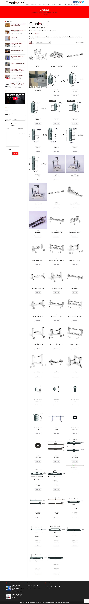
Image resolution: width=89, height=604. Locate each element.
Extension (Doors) (56, 204)
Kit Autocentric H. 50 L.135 (38, 288)
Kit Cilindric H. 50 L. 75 (38, 344)
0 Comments (20, 33)
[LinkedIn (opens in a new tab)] (78, 2)
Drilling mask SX (38, 204)
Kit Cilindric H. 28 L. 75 (38, 316)
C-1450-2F (56, 147)
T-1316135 (56, 457)
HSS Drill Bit (38, 232)
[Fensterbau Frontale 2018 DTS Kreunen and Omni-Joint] (7, 77)
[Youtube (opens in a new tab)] (80, 2)
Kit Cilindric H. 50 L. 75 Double (56, 344)
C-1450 (37, 147)
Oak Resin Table (14, 37)
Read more (56, 95)
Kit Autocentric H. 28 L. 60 (74, 232)
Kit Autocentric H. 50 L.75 (56, 288)
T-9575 (37, 541)
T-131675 (56, 485)
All (83, 42)
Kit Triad (75, 373)
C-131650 (75, 91)
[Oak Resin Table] (7, 38)
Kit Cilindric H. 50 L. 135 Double (75, 316)
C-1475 (74, 147)
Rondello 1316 (75, 429)
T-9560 (74, 513)
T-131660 (38, 485)
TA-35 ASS (56, 541)
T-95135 (38, 513)
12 (79, 42)
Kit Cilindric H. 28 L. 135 (75, 288)
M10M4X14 (38, 401)
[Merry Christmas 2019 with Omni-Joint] (7, 57)
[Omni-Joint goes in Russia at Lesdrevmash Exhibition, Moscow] (7, 70)
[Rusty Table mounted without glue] (7, 64)
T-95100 (75, 469)
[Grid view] (30, 42)
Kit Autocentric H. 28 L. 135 (56, 232)
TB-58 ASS (56, 570)
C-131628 (56, 91)
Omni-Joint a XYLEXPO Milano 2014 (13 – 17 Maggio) (17, 596)
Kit (57, 202)
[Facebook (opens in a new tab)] (74, 2)
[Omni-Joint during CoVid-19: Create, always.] (7, 45)
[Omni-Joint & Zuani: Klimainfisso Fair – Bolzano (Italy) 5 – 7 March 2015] (8, 588)
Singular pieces (56, 89)
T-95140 (56, 513)
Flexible (39, 587)
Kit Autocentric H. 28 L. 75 (37, 260)
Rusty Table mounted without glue (17, 63)
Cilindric (36, 585)
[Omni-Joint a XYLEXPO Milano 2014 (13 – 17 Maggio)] (8, 596)
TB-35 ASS (38, 570)
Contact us (38, 36)
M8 (38, 429)
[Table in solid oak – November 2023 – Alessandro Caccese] (7, 32)
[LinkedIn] (55, 586)
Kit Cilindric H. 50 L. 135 (56, 316)
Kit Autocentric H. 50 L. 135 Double (56, 260)
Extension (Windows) (74, 204)
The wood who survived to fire (17, 50)
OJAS (56, 174)
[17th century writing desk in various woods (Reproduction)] (7, 25)
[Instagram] (51, 586)
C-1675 (37, 175)
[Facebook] (47, 586)
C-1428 (56, 119)
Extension (29, 587)
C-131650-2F (38, 119)
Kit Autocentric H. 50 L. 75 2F (75, 260)
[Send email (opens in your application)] (83, 2)
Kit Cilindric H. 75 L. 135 (75, 344)
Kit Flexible (56, 373)
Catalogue (45, 14)
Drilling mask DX (75, 175)
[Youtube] (59, 586)
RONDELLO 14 (38, 457)
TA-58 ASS (75, 541)
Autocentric (29, 585)
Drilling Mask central (56, 175)
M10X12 (56, 401)
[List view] (33, 42)
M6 (75, 401)
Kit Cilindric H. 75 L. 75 (38, 373)
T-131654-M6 (75, 457)
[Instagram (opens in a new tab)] (76, 2)
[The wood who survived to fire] (7, 51)
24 (81, 42)
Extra (56, 202)
